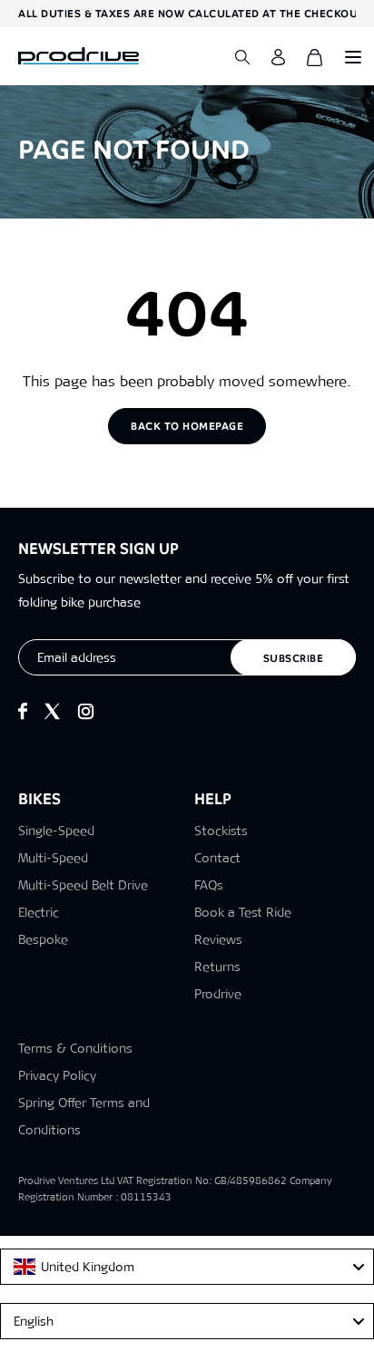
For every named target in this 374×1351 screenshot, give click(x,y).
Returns (217, 966)
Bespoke (43, 939)
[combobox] (187, 1267)
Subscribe (293, 658)
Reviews (218, 939)
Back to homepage (187, 426)
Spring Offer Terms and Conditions (84, 1116)
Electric (38, 912)
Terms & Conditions (75, 1048)
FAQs (208, 885)
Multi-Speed (53, 857)
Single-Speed (56, 830)
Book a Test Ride (242, 912)
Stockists (221, 830)
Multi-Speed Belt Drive (83, 885)
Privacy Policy (57, 1075)
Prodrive (217, 994)
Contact (217, 857)
